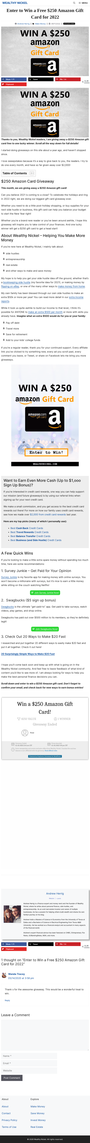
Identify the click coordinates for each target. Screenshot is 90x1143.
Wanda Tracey (16, 974)
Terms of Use (9, 1127)
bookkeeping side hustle (16, 282)
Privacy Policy (9, 1120)
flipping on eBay (10, 286)
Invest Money (38, 1120)
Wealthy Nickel (15, 3)
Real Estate (37, 1127)
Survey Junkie (9, 577)
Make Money (40, 24)
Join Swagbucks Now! (47, 629)
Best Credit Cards (27, 528)
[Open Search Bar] (74, 3)
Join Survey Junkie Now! (46, 592)
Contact (6, 1113)
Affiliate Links (69, 23)
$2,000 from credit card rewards (48, 514)
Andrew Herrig (23, 24)
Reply (7, 1000)
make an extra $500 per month (45, 312)
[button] (30, 173)
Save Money (37, 1113)
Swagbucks (7, 606)
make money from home (71, 286)
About (5, 1106)
